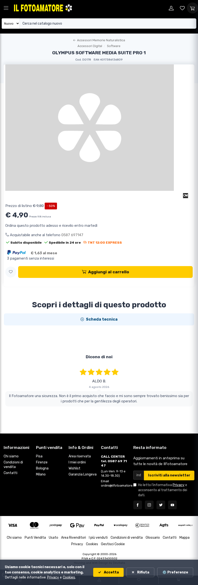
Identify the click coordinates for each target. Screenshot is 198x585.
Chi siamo (11, 456)
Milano (41, 474)
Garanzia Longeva (83, 474)
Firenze (42, 462)
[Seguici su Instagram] (149, 505)
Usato (53, 538)
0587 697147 (72, 235)
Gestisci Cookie (113, 544)
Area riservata (80, 456)
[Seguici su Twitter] (160, 505)
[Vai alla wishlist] (182, 8)
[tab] (99, 319)
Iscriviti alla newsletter (169, 475)
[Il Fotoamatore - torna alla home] (43, 8)
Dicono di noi (99, 356)
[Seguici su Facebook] (137, 505)
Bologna (42, 468)
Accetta (111, 572)
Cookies (92, 544)
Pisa (39, 456)
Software (113, 46)
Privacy (178, 485)
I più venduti (98, 538)
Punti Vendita (35, 538)
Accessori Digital (90, 46)
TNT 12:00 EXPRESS (105, 242)
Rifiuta (142, 572)
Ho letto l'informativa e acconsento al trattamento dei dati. (162, 490)
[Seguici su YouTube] (172, 505)
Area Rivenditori (73, 538)
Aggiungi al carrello (108, 271)
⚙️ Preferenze (175, 572)
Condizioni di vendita (13, 464)
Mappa (184, 538)
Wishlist (74, 468)
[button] (10, 272)
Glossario (153, 538)
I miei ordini (77, 462)
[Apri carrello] (192, 8)
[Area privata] (171, 8)
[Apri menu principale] (6, 8)
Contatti (10, 473)
